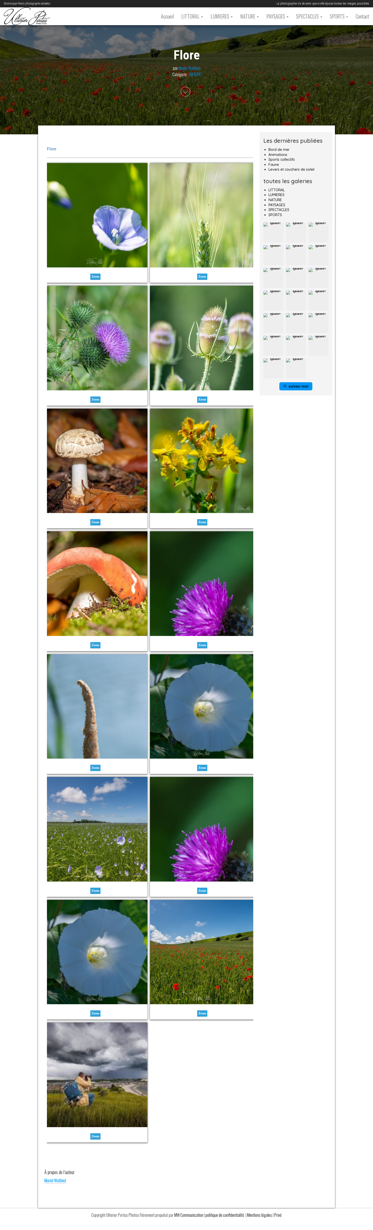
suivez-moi (298, 386)
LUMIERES (220, 16)
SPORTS (338, 16)
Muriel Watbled (189, 68)
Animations (277, 154)
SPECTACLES (308, 16)
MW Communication (188, 1215)
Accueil (167, 16)
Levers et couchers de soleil (291, 169)
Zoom (95, 276)
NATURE (248, 16)
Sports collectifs (281, 159)
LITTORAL (190, 16)
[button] (273, 232)
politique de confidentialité (225, 1215)
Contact (362, 16)
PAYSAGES (276, 16)
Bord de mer (279, 149)
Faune (273, 164)
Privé (278, 1215)
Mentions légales (260, 1215)
